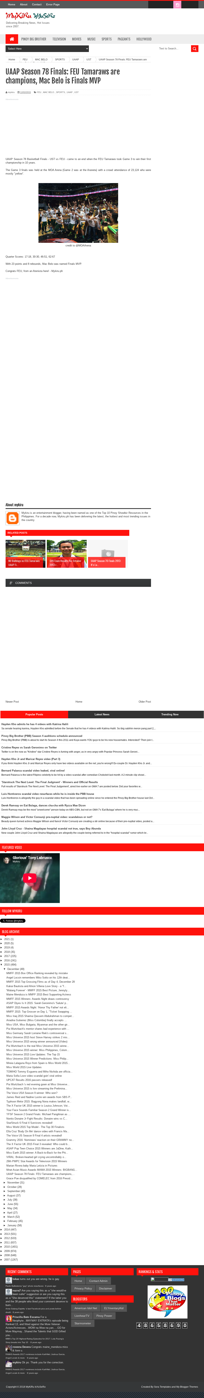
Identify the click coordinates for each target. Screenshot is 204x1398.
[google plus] (194, 5)
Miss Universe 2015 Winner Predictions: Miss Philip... (37, 1058)
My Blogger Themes (187, 1386)
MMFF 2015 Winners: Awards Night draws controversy (37, 998)
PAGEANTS (124, 39)
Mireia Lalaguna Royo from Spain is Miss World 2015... (38, 1063)
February (12, 1221)
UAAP (70, 92)
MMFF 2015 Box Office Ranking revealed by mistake (37, 973)
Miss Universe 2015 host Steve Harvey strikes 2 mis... (38, 1037)
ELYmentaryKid (114, 1308)
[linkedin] (186, 5)
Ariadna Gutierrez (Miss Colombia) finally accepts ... (36, 1020)
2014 (7, 1229)
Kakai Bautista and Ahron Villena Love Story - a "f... (36, 986)
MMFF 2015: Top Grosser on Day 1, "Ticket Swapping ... (39, 1011)
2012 (7, 1238)
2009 (7, 1251)
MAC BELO (48, 92)
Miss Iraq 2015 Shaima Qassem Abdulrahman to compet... (40, 1016)
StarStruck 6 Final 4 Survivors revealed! (29, 1122)
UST (76, 92)
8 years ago (50, 1286)
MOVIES (76, 39)
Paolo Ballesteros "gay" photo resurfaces (24, 1286)
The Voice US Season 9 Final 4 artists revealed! (34, 1135)
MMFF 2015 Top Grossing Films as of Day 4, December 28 (40, 981)
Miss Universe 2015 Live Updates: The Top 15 (33, 1054)
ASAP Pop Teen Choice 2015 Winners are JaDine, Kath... (39, 1148)
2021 (7, 939)
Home (11, 4)
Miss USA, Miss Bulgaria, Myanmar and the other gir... (38, 1024)
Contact (36, 4)
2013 (7, 1233)
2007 (7, 1259)
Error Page (53, 4)
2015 (7, 964)
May (10, 1208)
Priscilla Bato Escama (26, 1317)
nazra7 (17, 1290)
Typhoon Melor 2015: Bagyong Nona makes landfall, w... (38, 1101)
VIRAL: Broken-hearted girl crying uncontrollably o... (36, 1157)
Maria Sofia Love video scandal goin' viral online (34, 1075)
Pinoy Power (104, 1315)
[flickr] (169, 5)
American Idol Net (86, 1308)
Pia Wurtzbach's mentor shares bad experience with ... (37, 1028)
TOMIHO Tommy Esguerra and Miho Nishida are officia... (39, 1071)
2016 (7, 960)
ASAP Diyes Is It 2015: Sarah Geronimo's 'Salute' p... (37, 1003)
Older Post (145, 701)
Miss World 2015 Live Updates (24, 1067)
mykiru (17, 1362)
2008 (7, 1255)
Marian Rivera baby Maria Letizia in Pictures (31, 1165)
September (14, 1191)
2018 (7, 951)
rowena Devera (22, 1346)
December (13, 969)
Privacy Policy (83, 1288)
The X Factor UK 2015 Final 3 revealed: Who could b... (38, 1144)
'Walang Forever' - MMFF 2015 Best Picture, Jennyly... (38, 990)
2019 (7, 947)
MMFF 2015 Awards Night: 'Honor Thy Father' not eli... (37, 1007)
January (12, 1225)
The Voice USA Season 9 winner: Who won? (31, 1092)
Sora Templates (162, 1386)
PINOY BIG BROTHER (33, 39)
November (13, 1182)
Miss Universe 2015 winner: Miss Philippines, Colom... (37, 1050)
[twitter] (161, 5)
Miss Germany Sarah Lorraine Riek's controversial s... (37, 1033)
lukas (16, 1278)
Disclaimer (105, 1288)
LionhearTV (82, 1315)
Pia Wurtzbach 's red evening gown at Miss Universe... (38, 1084)
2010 (7, 1246)
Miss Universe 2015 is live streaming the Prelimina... (36, 1088)
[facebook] (152, 5)
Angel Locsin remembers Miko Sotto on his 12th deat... (38, 977)
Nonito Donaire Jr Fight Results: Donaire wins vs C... (36, 1118)
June (10, 1204)
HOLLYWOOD (144, 39)
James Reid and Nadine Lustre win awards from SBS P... (39, 1097)
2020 (7, 943)
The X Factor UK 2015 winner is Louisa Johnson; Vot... (38, 1105)
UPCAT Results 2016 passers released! (29, 1079)
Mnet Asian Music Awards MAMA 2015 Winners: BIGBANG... (41, 1169)
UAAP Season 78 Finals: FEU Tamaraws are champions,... (40, 1174)
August (11, 1195)
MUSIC (91, 39)
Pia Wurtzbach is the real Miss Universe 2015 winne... (37, 1045)
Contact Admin (98, 1280)
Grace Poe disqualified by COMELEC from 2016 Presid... (39, 1178)
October (12, 1186)
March (11, 1216)
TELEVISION (59, 39)
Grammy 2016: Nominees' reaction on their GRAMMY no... (40, 1139)
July (10, 1199)
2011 (7, 1242)
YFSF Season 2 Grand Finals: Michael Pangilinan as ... (38, 1114)
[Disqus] (78, 643)
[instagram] (177, 5)
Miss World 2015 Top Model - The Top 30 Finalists (35, 1126)
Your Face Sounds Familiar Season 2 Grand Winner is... (38, 1110)
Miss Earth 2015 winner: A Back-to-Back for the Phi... (37, 1152)
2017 (7, 956)
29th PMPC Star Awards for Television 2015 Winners (36, 1161)
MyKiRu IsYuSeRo (36, 1386)
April (10, 1212)
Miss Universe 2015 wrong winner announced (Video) (36, 1041)
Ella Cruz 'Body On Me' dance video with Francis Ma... (37, 1131)
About (23, 4)
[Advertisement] (78, 129)
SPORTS (107, 39)
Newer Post (12, 701)
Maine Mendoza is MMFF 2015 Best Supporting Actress (38, 994)
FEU (39, 92)
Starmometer (83, 1323)
